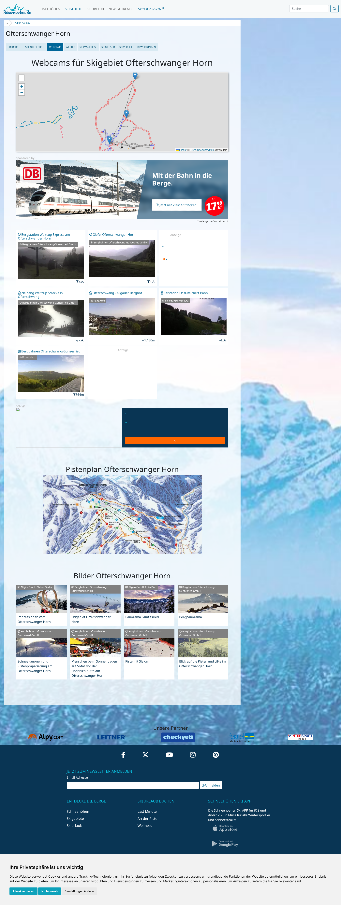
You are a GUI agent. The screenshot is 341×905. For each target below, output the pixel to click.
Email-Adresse (77, 777)
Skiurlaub (95, 9)
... (7, 22)
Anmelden (212, 785)
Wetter (70, 47)
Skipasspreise (88, 47)
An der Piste (147, 818)
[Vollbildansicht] (21, 78)
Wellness (145, 825)
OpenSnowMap (205, 149)
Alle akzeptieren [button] (23, 891)
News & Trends (121, 9)
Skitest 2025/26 (150, 9)
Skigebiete (73, 9)
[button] (135, 76)
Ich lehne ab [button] (49, 891)
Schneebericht (35, 47)
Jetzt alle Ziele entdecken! (178, 205)
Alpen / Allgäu (22, 22)
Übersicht (14, 47)
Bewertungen (146, 47)
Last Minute (147, 811)
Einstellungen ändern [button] (79, 891)
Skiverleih (126, 47)
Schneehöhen (48, 9)
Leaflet (182, 149)
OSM (193, 149)
